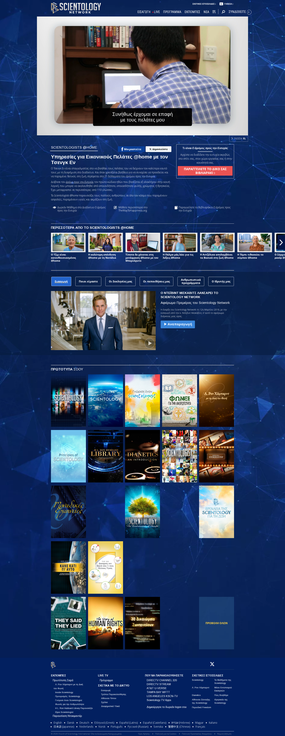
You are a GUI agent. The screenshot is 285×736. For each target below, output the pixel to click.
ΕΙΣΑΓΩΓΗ (144, 12)
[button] (4, 242)
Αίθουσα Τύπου (108, 698)
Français (200, 730)
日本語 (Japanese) (64, 730)
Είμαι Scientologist (64, 712)
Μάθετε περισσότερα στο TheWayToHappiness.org (132, 209)
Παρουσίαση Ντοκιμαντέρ (67, 716)
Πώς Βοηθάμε (221, 695)
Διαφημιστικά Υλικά (110, 706)
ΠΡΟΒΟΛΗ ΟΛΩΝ (217, 623)
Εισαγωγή (106, 690)
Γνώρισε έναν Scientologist (68, 700)
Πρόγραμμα (106, 680)
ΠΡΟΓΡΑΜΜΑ (172, 12)
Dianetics (196, 695)
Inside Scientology (64, 692)
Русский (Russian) (138, 730)
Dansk (70, 726)
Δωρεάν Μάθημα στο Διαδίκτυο (81, 209)
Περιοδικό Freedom (201, 707)
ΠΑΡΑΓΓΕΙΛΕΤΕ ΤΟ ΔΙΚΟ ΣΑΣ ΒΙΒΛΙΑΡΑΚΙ (205, 171)
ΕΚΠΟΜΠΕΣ (192, 12)
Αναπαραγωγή (180, 324)
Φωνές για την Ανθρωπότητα (69, 704)
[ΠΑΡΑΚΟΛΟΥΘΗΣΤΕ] (68, 456)
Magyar (199, 726)
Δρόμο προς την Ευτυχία (79, 182)
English (58, 726)
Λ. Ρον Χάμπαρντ (200, 687)
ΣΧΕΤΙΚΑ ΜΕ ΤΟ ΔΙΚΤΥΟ (113, 685)
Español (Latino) (128, 726)
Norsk (101, 730)
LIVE (157, 12)
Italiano (213, 726)
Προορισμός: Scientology (67, 696)
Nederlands (86, 730)
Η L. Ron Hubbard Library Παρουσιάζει (74, 708)
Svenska (158, 730)
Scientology (197, 680)
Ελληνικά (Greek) (104, 726)
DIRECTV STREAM (159, 684)
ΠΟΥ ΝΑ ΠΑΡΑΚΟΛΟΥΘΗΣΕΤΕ (164, 675)
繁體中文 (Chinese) (179, 730)
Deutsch (84, 726)
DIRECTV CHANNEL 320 (162, 680)
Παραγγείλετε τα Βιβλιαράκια (205, 209)
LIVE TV (103, 675)
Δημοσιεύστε (160, 149)
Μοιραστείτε (132, 149)
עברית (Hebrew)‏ (181, 726)
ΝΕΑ (206, 12)
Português (116, 730)
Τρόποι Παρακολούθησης (113, 694)
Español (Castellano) (154, 726)
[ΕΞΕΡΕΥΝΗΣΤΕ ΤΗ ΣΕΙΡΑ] (68, 400)
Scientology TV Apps (159, 700)
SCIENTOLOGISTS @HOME (74, 147)
